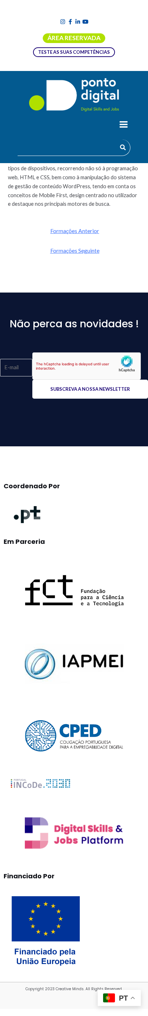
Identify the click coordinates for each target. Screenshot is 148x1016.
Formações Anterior (74, 231)
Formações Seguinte (75, 250)
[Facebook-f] (70, 21)
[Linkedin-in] (78, 21)
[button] (123, 125)
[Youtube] (85, 21)
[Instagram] (62, 21)
